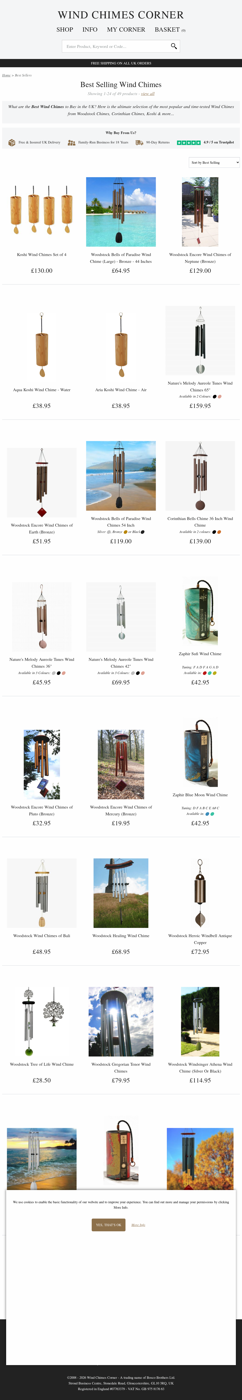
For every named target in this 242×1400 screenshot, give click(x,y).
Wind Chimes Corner (121, 14)
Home (6, 75)
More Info (138, 1225)
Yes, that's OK (108, 1225)
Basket (170, 29)
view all (148, 93)
